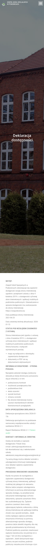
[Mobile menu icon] (40, 3)
